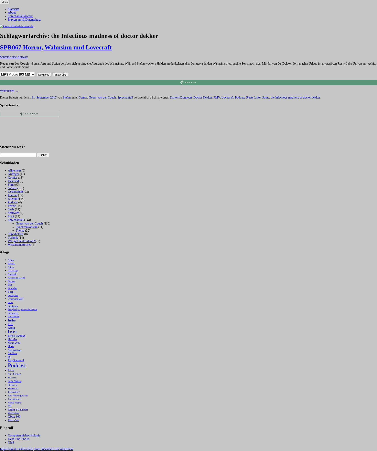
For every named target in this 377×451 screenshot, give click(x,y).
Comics (12, 177)
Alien (11, 260)
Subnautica (13, 388)
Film (11, 184)
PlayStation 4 (16, 360)
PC (9, 356)
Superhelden (15, 234)
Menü (5, 2)
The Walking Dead (18, 395)
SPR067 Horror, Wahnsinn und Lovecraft (56, 47)
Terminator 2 (14, 392)
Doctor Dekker (202, 97)
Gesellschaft (15, 191)
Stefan (67, 97)
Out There (12, 353)
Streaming (12, 385)
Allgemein (14, 170)
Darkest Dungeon (181, 97)
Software (13, 213)
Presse (12, 205)
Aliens (11, 267)
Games (83, 97)
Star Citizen (14, 373)
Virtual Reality (14, 403)
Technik (13, 237)
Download (43, 74)
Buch (11, 291)
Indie (12, 320)
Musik (11, 346)
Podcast (240, 97)
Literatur (13, 198)
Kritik (11, 327)
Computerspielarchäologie (24, 435)
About (12, 12)
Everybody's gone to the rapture (22, 309)
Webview (13, 413)
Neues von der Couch (102, 97)
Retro (11, 370)
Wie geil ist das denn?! (22, 241)
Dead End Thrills (18, 439)
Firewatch (13, 313)
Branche (12, 288)
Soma (265, 97)
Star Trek (12, 378)
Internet (12, 195)
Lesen (12, 332)
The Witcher (14, 399)
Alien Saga (13, 271)
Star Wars (14, 381)
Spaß (11, 216)
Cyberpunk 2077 (16, 299)
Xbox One (13, 420)
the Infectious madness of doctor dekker (295, 97)
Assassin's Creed (16, 277)
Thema (20, 230)
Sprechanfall (125, 97)
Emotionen (13, 306)
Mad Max (12, 339)
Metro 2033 (14, 342)
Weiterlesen (9, 90)
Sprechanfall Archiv (20, 16)
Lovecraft (227, 97)
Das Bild (13, 181)
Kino (10, 324)
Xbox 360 (14, 416)
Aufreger (13, 174)
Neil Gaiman (14, 350)
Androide (12, 274)
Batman (11, 281)
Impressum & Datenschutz (24, 19)
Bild (10, 285)
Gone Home (13, 316)
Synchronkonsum (27, 227)
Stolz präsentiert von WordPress (53, 449)
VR (10, 406)
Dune (10, 302)
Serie (11, 209)
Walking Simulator (18, 409)
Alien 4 (11, 264)
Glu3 (11, 442)
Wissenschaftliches (19, 244)
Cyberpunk (13, 295)
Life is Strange (17, 335)
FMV (216, 97)
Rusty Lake (253, 97)
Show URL (60, 74)
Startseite (13, 9)
